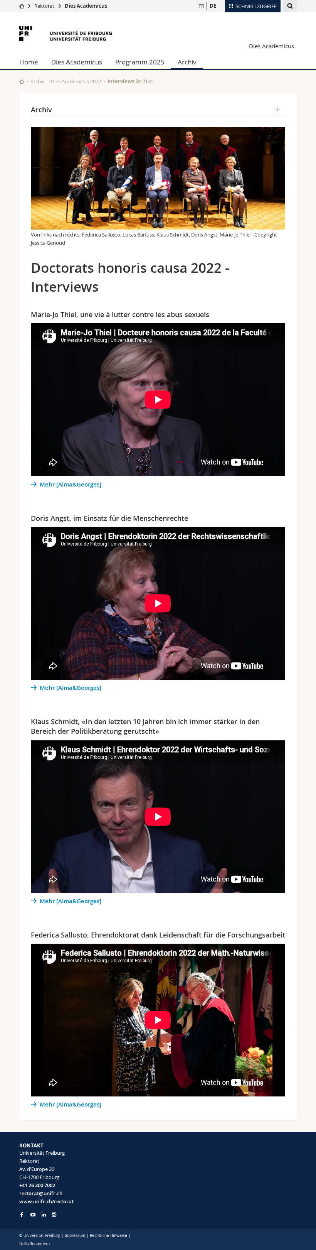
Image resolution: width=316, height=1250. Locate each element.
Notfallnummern (34, 1243)
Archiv (187, 61)
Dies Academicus (86, 5)
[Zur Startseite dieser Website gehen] (21, 82)
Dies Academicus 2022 (76, 81)
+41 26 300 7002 (37, 1185)
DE (213, 5)
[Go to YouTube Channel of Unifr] (32, 1214)
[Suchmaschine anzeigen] (290, 6)
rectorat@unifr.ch (40, 1193)
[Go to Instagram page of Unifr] (54, 1214)
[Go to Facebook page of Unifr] (21, 1214)
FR (201, 5)
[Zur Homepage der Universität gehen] (65, 33)
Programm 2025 (140, 61)
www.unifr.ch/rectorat (46, 1201)
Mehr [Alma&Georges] (70, 484)
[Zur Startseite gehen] (21, 5)
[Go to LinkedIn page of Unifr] (44, 1214)
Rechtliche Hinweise (108, 1235)
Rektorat (44, 5)
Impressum (75, 1235)
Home (28, 61)
